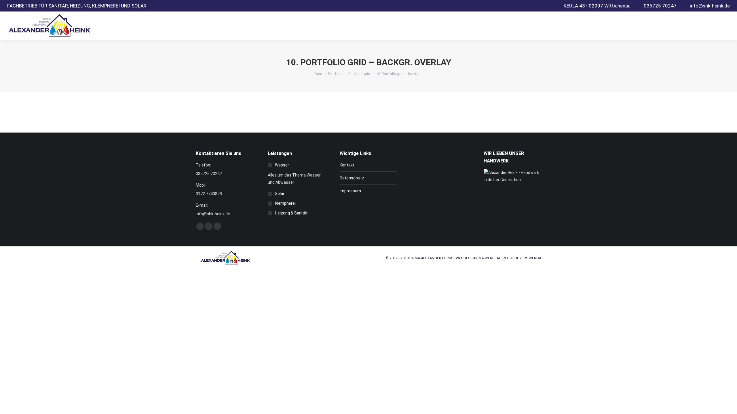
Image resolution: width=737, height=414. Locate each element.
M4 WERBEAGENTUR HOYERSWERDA (509, 258)
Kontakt (347, 165)
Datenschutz (352, 178)
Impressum (350, 191)
